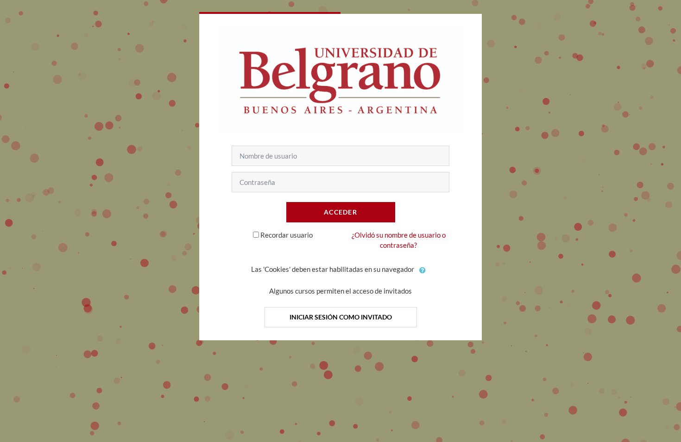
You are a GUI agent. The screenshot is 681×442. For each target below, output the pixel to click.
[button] (423, 270)
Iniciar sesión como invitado (341, 317)
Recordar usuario (286, 235)
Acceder (340, 212)
